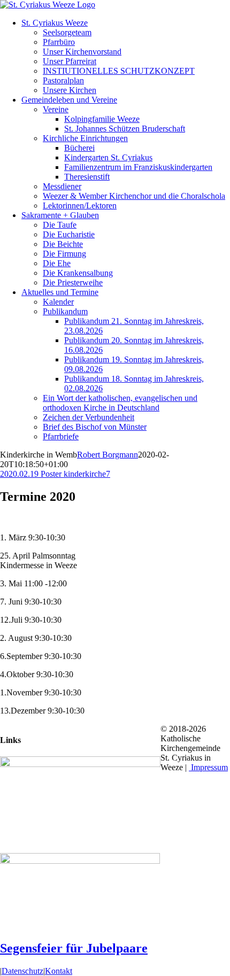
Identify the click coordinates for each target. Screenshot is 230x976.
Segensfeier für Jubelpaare (74, 948)
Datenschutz (22, 970)
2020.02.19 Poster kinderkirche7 (55, 473)
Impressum (208, 767)
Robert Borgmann (107, 454)
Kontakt (58, 970)
